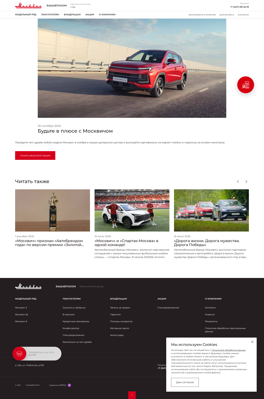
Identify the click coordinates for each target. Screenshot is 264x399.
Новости (210, 314)
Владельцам (72, 14)
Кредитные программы (76, 321)
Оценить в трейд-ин (74, 307)
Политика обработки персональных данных (225, 330)
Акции (89, 14)
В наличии (69, 314)
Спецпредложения (73, 335)
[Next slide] (246, 181)
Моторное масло (119, 328)
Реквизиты (211, 321)
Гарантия (115, 314)
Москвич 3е (21, 314)
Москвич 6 (21, 321)
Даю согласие (185, 382)
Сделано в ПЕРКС (57, 385)
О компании (107, 14)
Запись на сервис (120, 307)
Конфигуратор (71, 328)
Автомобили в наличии (202, 15)
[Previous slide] (237, 181)
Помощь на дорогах (121, 321)
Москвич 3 (21, 307)
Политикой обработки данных (228, 350)
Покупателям (50, 14)
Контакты (243, 15)
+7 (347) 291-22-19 (239, 7)
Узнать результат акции (35, 155)
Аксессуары (117, 335)
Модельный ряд (25, 14)
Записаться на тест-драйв (77, 342)
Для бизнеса (227, 15)
